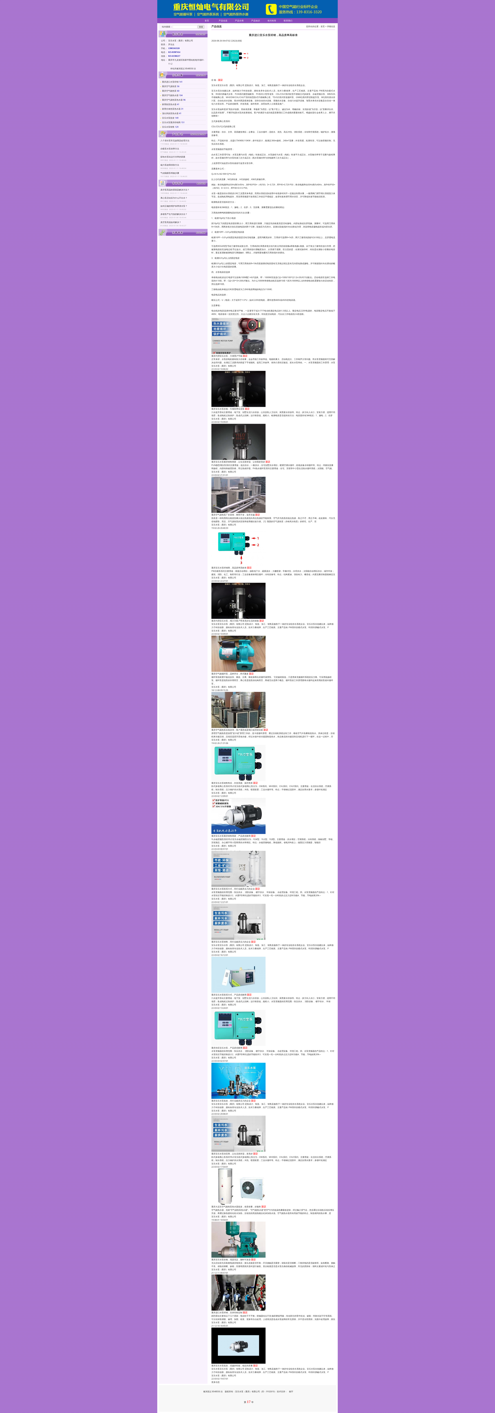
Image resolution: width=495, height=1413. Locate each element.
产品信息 (223, 20)
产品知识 (255, 20)
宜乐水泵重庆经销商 (171, 122)
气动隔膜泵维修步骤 (169, 173)
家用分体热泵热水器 (171, 108)
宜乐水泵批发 (168, 117)
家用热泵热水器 (169, 104)
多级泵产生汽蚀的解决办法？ (173, 214)
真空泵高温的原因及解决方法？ (174, 189)
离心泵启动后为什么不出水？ (173, 197)
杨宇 (291, 1391)
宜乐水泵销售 (168, 126)
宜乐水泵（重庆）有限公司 (223, 365)
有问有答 (271, 20)
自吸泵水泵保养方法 (169, 148)
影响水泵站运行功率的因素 (172, 156)
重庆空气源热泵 (169, 86)
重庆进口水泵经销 (170, 81)
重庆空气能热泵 (169, 90)
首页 (207, 20)
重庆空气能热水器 (170, 95)
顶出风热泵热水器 (170, 113)
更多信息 (215, 1382)
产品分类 (239, 20)
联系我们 (288, 20)
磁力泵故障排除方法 (169, 164)
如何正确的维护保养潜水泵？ (173, 206)
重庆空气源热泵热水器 (172, 99)
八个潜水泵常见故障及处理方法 (174, 140)
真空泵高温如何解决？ (170, 222)
